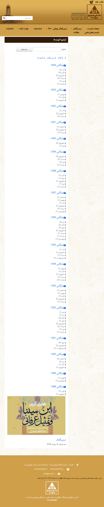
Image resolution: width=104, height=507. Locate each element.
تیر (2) (61, 162)
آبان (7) (61, 391)
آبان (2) (61, 224)
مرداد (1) (61, 132)
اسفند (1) (60, 126)
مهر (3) (61, 227)
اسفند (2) (60, 358)
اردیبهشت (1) (59, 258)
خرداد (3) (60, 280)
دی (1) (61, 312)
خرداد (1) (60, 84)
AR (96, 2)
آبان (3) (61, 318)
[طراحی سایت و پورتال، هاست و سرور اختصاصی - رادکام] (52, 500)
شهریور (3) (60, 75)
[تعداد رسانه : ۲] (36, 415)
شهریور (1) (60, 100)
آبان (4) (61, 72)
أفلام (60, 58)
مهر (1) (61, 178)
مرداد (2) (61, 78)
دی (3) (61, 222)
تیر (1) (61, 81)
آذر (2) (61, 69)
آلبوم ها (40, 58)
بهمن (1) (61, 94)
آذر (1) (61, 110)
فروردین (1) (60, 211)
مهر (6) (61, 342)
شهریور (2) (60, 113)
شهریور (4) (60, 143)
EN (101, 2)
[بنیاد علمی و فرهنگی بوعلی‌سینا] (86, 12)
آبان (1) (61, 97)
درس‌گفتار (51, 58)
